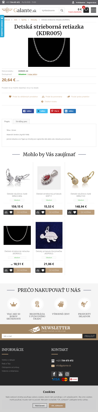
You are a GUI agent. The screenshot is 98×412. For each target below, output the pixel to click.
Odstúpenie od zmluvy (10, 367)
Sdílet (29, 111)
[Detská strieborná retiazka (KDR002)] (17, 235)
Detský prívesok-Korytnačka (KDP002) (49, 252)
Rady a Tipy (6, 363)
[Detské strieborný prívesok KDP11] (49, 177)
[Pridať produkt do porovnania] (5, 212)
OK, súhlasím (57, 405)
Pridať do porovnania (54, 96)
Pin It (56, 111)
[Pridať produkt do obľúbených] (11, 212)
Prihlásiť (89, 336)
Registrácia (91, 2)
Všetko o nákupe (8, 360)
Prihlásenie (80, 2)
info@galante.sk (63, 365)
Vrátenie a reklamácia (10, 371)
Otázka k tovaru (51, 101)
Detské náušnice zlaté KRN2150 (81, 194)
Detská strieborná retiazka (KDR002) (17, 252)
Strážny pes (21, 121)
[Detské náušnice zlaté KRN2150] (80, 177)
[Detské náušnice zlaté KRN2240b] (17, 177)
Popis (7, 121)
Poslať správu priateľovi (80, 96)
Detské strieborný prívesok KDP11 (48, 194)
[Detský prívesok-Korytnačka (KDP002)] (49, 235)
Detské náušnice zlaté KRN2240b (17, 194)
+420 (13, 2)
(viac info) (32, 74)
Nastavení (39, 405)
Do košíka (22, 212)
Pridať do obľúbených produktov (25, 96)
